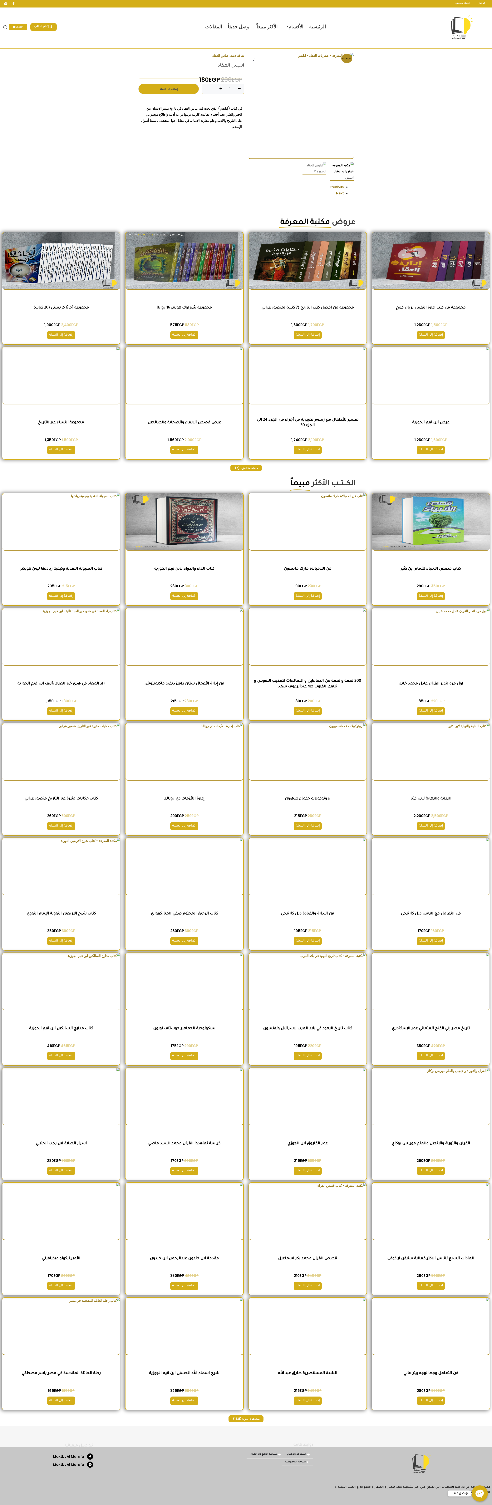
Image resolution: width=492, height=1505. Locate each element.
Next (340, 193)
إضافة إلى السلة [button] (431, 335)
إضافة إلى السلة (169, 89)
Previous (337, 187)
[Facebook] (13, 4)
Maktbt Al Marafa (68, 1456)
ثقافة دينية (237, 55)
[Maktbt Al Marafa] (90, 1456)
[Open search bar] (5, 27)
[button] (254, 59)
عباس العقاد (220, 55)
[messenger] (6, 4)
